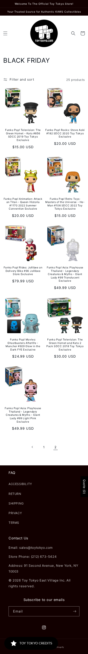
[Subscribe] (74, 611)
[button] (5, 33)
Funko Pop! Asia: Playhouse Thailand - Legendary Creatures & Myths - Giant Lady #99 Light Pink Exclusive (23, 415)
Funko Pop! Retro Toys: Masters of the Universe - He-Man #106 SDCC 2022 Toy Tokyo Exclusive (65, 203)
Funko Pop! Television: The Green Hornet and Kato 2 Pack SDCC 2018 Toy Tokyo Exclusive (65, 344)
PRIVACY (15, 513)
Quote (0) (84, 486)
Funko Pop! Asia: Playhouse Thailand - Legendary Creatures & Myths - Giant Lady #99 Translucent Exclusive (65, 274)
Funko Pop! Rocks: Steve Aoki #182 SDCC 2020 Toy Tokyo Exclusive (65, 133)
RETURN (15, 494)
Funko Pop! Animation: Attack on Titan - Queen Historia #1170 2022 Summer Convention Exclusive (23, 203)
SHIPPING (16, 503)
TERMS (14, 522)
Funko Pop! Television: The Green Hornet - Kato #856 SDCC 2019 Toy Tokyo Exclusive (23, 135)
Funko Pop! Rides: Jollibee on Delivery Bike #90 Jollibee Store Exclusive (23, 271)
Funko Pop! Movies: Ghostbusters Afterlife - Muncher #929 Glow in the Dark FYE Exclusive (23, 344)
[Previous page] (32, 447)
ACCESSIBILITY (20, 484)
